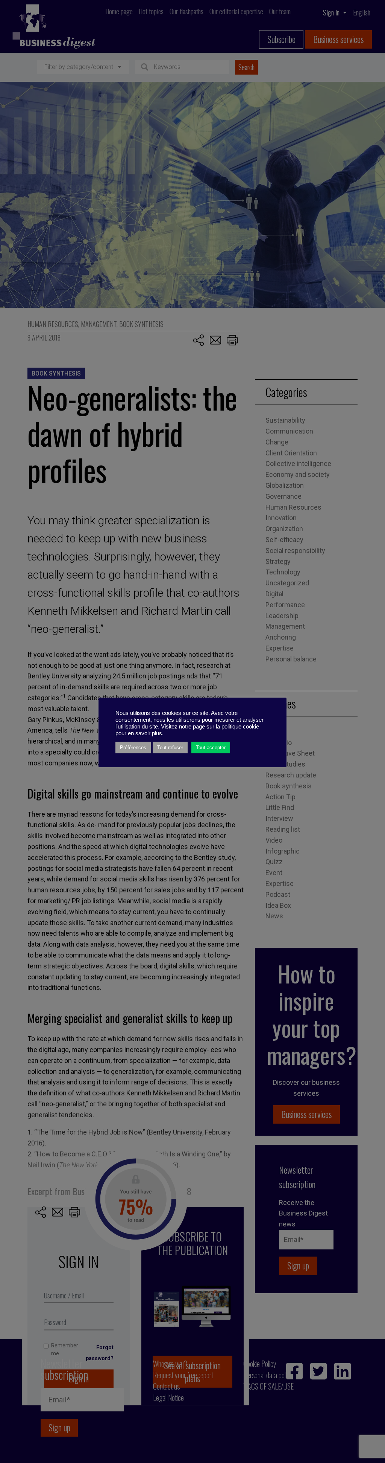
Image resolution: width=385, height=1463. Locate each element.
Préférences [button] (133, 747)
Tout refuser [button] (170, 747)
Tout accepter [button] (211, 747)
